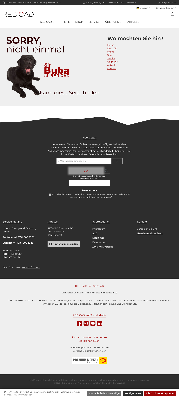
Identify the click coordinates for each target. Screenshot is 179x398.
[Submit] (117, 161)
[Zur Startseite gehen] (18, 14)
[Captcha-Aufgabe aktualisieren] (106, 171)
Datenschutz (99, 242)
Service (111, 58)
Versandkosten (81, 380)
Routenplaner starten (65, 244)
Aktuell (111, 65)
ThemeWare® (119, 383)
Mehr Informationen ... (23, 395)
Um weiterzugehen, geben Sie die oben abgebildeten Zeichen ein (89, 177)
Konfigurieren (133, 393)
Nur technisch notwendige (104, 393)
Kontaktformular (31, 267)
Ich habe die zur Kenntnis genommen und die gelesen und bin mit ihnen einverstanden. (91, 195)
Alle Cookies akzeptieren (160, 393)
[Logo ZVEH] (89, 360)
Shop (110, 55)
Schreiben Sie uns (147, 229)
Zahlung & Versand (102, 246)
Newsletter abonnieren (150, 233)
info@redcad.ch (168, 2)
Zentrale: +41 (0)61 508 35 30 (19, 237)
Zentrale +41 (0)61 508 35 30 (19, 2)
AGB (128, 194)
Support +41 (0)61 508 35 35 (47, 2)
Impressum (98, 229)
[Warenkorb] (172, 14)
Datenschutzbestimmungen (78, 194)
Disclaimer (98, 237)
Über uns (112, 61)
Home (110, 45)
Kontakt (111, 68)
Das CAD (112, 48)
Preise (110, 51)
